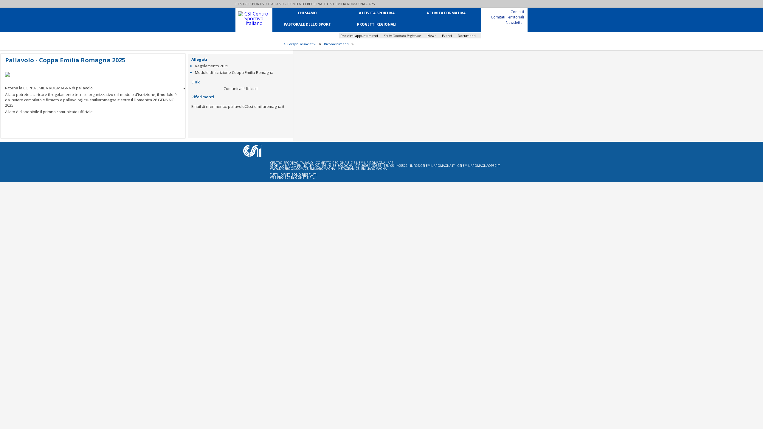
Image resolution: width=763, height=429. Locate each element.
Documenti (467, 35)
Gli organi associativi (300, 44)
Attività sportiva (377, 12)
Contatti (517, 11)
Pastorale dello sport (307, 24)
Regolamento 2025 (211, 66)
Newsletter (515, 22)
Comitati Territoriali (507, 17)
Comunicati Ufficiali (241, 88)
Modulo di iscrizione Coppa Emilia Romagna (234, 72)
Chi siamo (307, 12)
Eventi (447, 35)
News (431, 35)
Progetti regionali (376, 24)
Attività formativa (446, 12)
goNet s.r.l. (305, 177)
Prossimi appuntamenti (359, 35)
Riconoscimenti (336, 44)
